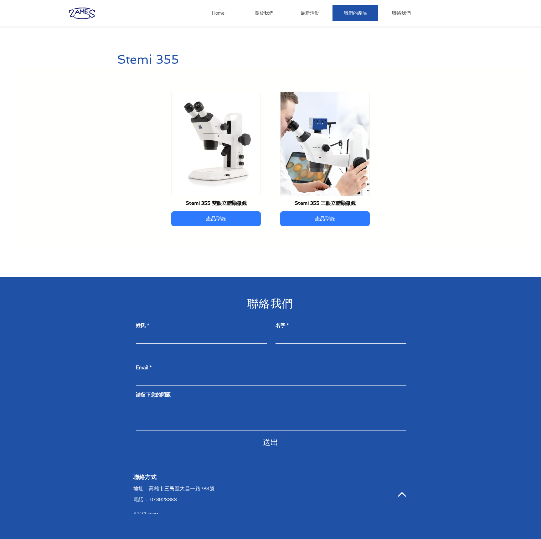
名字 (281, 325)
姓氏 (141, 325)
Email (142, 367)
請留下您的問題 (153, 394)
